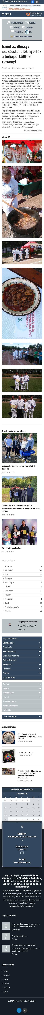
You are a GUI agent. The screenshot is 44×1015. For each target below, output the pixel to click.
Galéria (32, 23)
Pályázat (8, 595)
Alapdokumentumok (10, 638)
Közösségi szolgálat (10, 706)
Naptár (6, 991)
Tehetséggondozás (12, 607)
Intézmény (7, 68)
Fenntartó (7, 975)
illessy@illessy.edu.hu (22, 862)
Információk (7, 664)
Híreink (17, 28)
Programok (9, 599)
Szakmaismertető (9, 651)
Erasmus (6, 673)
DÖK (6, 574)
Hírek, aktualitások (9, 717)
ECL (30, 32)
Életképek (8, 578)
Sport (7, 603)
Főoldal (6, 971)
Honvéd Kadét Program (23, 37)
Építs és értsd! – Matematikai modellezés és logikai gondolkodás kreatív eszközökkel (29, 774)
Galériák (6, 983)
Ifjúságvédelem (8, 693)
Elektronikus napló (9, 660)
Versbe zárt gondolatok (11, 548)
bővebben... (22, 630)
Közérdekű (9, 591)
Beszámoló (9, 570)
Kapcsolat (7, 987)
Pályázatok (7, 669)
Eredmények (9, 582)
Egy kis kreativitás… (26, 752)
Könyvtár (8, 587)
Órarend (29, 28)
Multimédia (7, 710)
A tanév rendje (17, 23)
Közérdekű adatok (9, 701)
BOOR (16, 1001)
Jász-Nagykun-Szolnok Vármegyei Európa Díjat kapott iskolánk (30, 736)
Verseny (8, 611)
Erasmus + (19, 32)
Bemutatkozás (8, 643)
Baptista (6, 688)
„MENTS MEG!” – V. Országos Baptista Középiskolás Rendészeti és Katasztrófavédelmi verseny (21, 508)
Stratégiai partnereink (11, 656)
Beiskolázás (7, 647)
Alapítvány (8, 566)
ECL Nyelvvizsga (9, 677)
